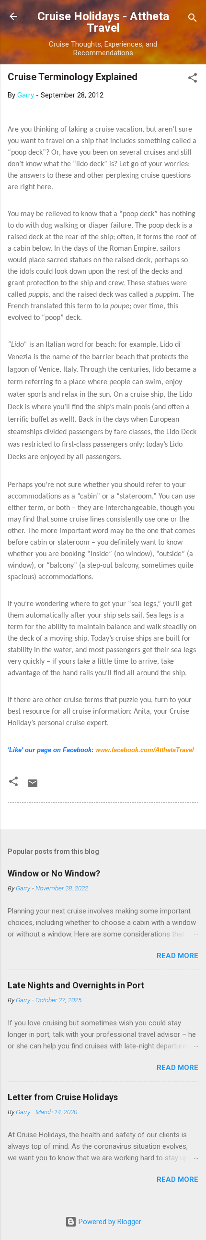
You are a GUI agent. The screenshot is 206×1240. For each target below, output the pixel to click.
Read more (177, 955)
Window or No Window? (54, 873)
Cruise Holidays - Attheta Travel (103, 22)
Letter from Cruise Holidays (63, 1097)
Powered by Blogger (109, 1221)
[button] (192, 79)
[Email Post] (32, 786)
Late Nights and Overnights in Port (76, 985)
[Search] (192, 19)
